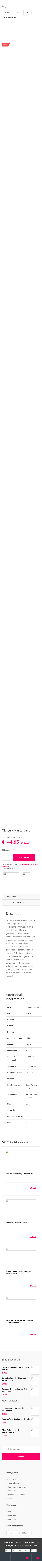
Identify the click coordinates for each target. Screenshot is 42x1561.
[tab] (20, 897)
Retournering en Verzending (16, 1487)
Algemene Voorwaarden (15, 1495)
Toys (32, 864)
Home (19, 12)
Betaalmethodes (12, 1483)
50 (27, 1122)
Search (21, 1456)
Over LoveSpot (12, 1479)
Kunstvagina (26, 864)
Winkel (8, 1511)
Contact (9, 1499)
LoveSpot (7, 12)
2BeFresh (33, 1545)
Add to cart (24, 857)
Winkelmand (11, 1515)
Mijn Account (11, 1519)
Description (11, 896)
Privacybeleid (11, 1491)
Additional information (15, 902)
